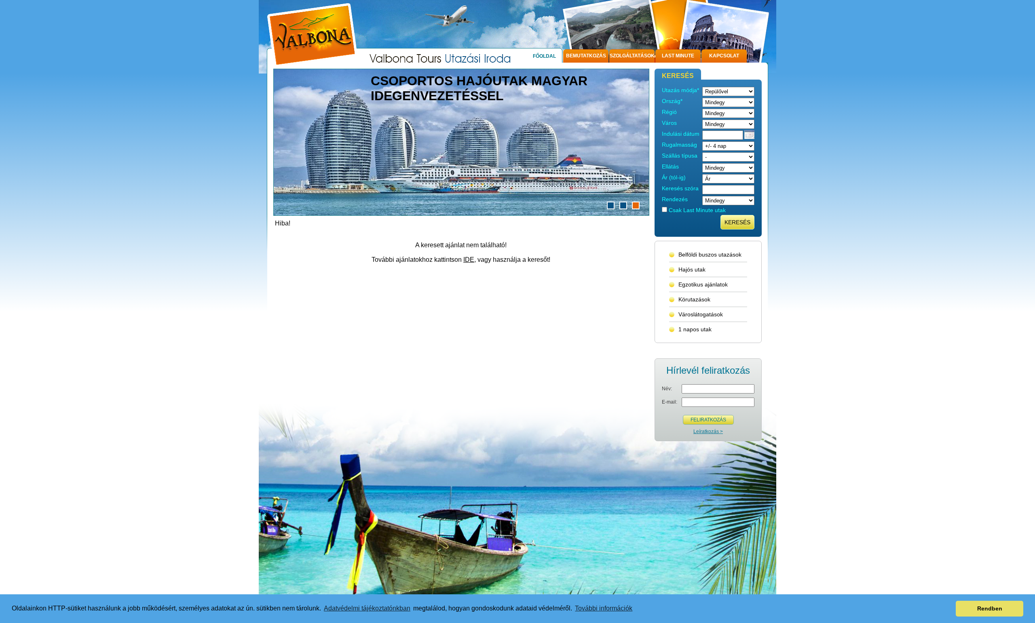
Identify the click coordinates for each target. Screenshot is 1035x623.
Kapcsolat (724, 56)
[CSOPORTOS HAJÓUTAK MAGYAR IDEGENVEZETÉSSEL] (461, 213)
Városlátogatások (700, 314)
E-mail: (669, 402)
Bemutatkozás (586, 56)
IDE (468, 259)
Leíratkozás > (708, 431)
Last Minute (678, 56)
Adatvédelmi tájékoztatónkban (367, 608)
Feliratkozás (708, 420)
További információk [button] (603, 608)
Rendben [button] (989, 608)
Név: (667, 388)
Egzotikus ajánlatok (703, 284)
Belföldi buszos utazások (709, 254)
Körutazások (694, 299)
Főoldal (544, 56)
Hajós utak (691, 269)
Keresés (737, 222)
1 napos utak (695, 329)
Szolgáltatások (632, 56)
